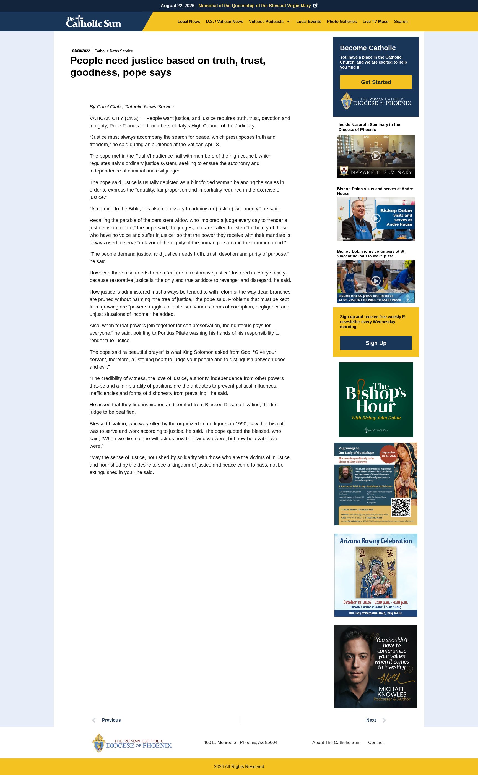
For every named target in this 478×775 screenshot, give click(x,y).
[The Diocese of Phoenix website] (131, 742)
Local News (189, 21)
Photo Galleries (342, 21)
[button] (376, 156)
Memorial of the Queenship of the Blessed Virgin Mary (255, 5)
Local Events (308, 21)
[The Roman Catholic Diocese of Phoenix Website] (376, 100)
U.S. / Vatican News (224, 21)
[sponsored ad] (375, 484)
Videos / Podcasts (266, 21)
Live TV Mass (375, 21)
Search (401, 21)
